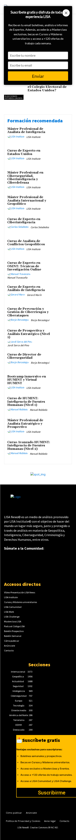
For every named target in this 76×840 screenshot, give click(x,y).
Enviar (38, 76)
